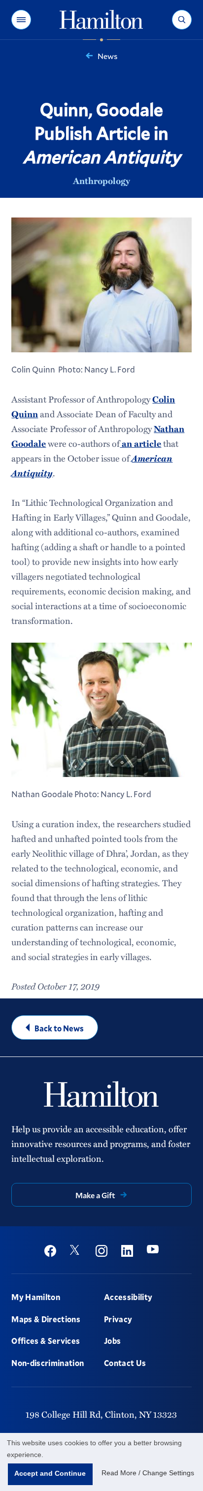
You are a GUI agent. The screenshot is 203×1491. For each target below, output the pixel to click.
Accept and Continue (50, 1473)
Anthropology (101, 180)
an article (140, 443)
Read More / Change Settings (148, 1473)
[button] (21, 19)
